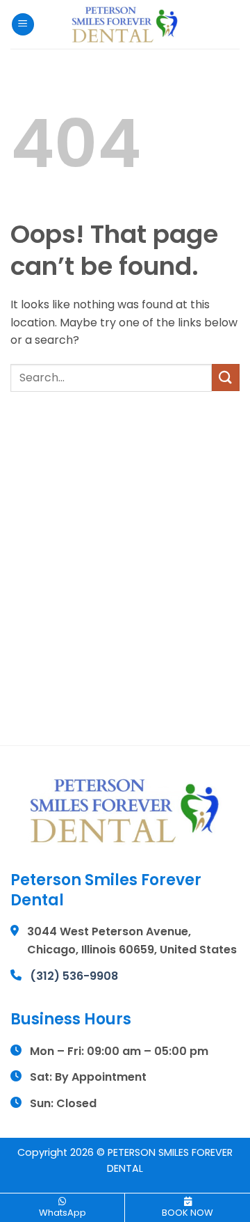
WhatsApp (62, 1212)
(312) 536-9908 (74, 976)
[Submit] (226, 377)
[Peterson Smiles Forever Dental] (125, 24)
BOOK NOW (187, 1212)
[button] (23, 24)
